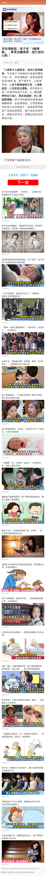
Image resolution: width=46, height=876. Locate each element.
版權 (24, 872)
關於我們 (4, 872)
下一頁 (23, 182)
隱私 (21, 872)
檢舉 (16, 62)
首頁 (4, 2)
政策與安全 (12, 872)
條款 (17, 872)
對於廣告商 (31, 872)
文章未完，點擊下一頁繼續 (23, 175)
